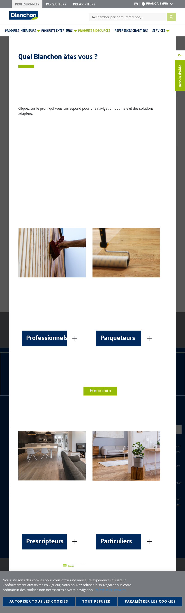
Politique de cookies (110, 589)
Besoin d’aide (180, 76)
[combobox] (132, 17)
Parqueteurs (56, 4)
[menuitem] (21, 30)
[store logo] (23, 15)
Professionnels (27, 4)
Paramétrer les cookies (150, 601)
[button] (157, 4)
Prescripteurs (84, 4)
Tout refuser (96, 601)
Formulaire (100, 390)
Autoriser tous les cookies (38, 601)
